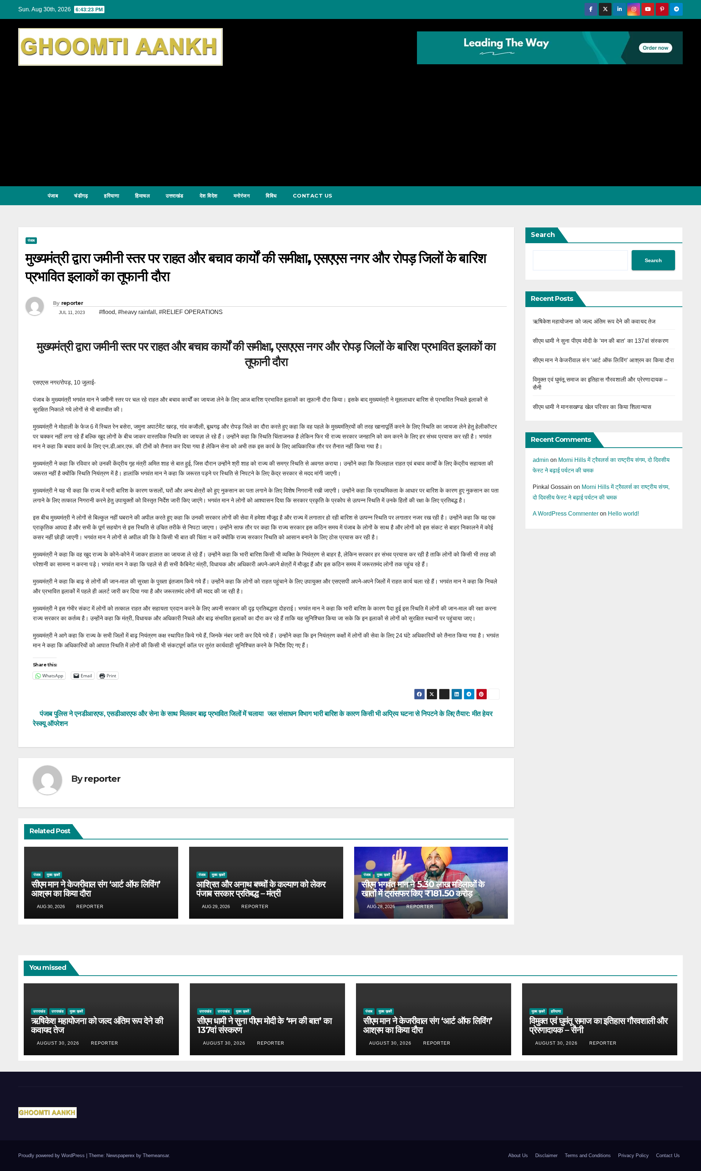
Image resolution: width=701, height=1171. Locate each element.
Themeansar (156, 1155)
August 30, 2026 (59, 1043)
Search (543, 235)
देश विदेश (209, 195)
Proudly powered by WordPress (52, 1155)
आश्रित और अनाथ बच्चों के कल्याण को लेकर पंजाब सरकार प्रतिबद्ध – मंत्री (260, 889)
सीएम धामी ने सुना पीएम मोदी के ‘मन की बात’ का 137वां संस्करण (601, 341)
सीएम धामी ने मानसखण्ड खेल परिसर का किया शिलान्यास (592, 407)
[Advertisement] (350, 122)
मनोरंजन (242, 195)
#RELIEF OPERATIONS (191, 312)
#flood (107, 312)
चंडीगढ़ (81, 195)
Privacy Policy (633, 1155)
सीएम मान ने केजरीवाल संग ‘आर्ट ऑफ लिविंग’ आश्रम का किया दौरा (95, 889)
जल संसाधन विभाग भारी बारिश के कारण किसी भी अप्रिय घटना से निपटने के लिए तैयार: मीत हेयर (381, 713)
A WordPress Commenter (565, 513)
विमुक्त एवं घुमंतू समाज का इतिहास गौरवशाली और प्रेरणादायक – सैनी (598, 1025)
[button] (664, 195)
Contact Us (313, 195)
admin (541, 460)
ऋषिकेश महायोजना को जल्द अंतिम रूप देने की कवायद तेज (594, 321)
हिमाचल (142, 195)
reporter (72, 303)
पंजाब (53, 195)
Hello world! (623, 513)
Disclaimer (546, 1155)
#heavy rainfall (137, 312)
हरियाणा (111, 195)
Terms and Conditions (588, 1155)
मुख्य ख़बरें (53, 875)
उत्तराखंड (175, 195)
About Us (518, 1155)
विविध (271, 195)
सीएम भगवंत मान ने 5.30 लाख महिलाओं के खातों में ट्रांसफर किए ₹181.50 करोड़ (422, 889)
